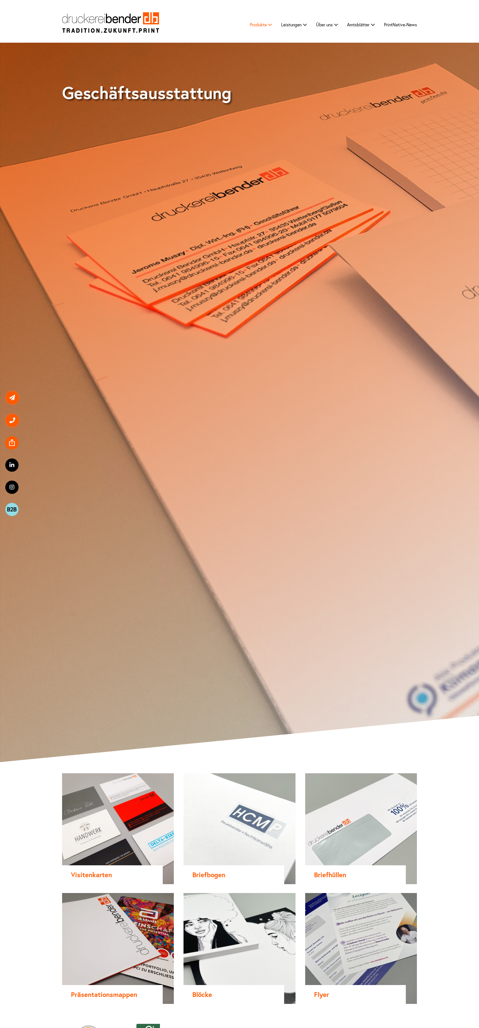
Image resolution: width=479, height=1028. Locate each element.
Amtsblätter (359, 24)
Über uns (325, 24)
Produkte (259, 24)
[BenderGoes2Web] (9, 475)
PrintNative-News (400, 24)
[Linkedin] (9, 450)
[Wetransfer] (9, 438)
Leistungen (292, 24)
